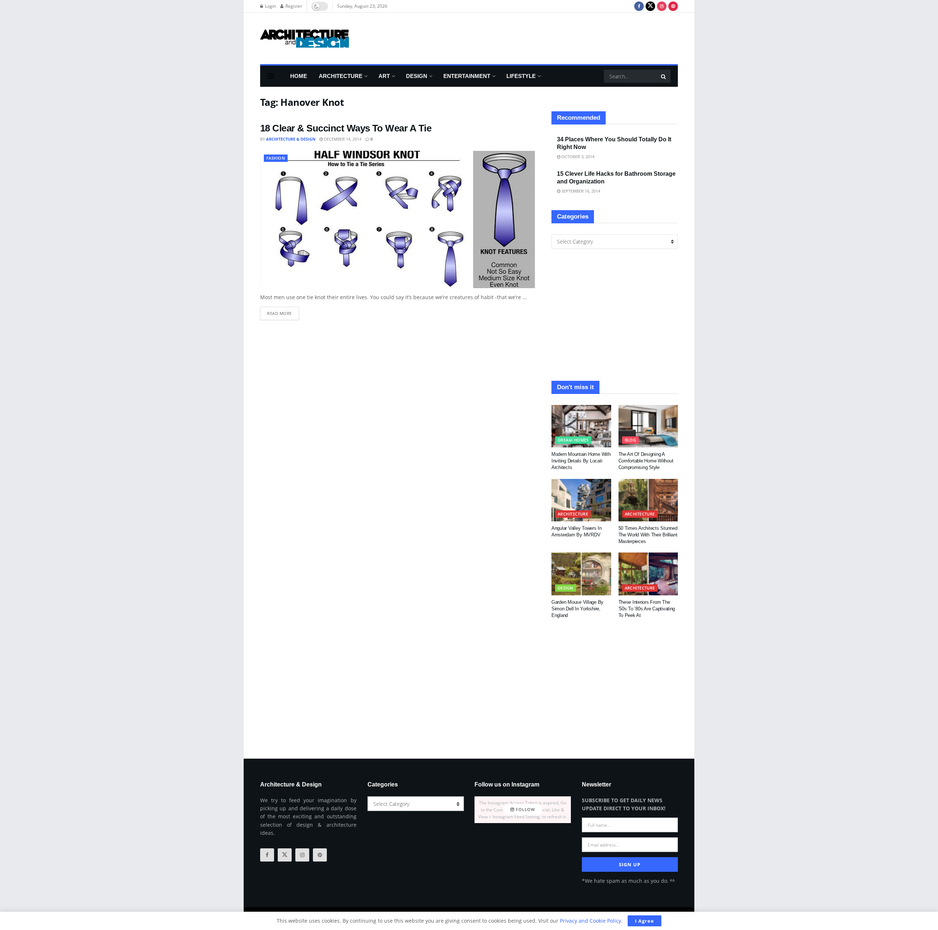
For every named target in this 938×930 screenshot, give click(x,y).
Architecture (340, 76)
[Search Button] (664, 76)
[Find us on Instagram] (661, 6)
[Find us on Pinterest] (673, 6)
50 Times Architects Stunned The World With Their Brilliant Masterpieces (647, 534)
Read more (283, 311)
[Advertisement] (544, 37)
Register (293, 6)
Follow (524, 809)
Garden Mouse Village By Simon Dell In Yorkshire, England (577, 608)
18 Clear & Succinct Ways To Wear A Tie (345, 128)
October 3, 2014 (577, 156)
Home (298, 76)
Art (384, 76)
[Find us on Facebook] (639, 6)
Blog (630, 440)
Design (416, 76)
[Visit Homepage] (304, 38)
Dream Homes (573, 440)
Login (270, 6)
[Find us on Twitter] (650, 6)
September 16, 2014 (580, 191)
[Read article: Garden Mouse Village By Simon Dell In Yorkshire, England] (581, 574)
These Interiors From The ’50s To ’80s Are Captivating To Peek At (646, 608)
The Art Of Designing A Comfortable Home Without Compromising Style (645, 460)
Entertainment (466, 76)
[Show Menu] (270, 76)
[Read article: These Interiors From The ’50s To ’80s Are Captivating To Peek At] (648, 574)
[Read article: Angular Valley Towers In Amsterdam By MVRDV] (581, 500)
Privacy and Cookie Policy (590, 920)
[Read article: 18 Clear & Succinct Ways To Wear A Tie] (397, 219)
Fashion (275, 158)
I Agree (644, 921)
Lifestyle (521, 76)
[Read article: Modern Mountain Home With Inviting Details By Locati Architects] (581, 426)
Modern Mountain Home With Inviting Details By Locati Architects (581, 460)
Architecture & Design (290, 139)
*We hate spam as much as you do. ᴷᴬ (628, 880)
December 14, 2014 (342, 139)
